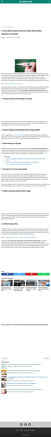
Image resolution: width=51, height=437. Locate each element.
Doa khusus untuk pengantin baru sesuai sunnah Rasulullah (21, 383)
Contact (21, 430)
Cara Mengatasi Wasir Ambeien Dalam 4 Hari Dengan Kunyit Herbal (20, 237)
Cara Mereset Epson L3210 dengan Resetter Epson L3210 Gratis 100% (24, 364)
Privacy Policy (27, 430)
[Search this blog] (49, 2)
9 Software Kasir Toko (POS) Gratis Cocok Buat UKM (6, 289)
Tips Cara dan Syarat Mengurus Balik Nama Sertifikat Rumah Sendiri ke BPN (22, 162)
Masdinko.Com (25, 2)
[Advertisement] (26, 14)
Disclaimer (33, 430)
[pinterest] (32, 274)
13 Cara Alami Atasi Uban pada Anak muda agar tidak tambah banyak (19, 289)
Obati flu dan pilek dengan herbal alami (13, 83)
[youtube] (30, 425)
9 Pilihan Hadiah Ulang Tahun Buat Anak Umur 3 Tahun (43, 289)
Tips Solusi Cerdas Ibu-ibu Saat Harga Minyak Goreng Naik (18, 164)
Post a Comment (16, 37)
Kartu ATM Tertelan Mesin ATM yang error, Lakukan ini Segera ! (31, 289)
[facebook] (7, 274)
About (17, 430)
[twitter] (19, 274)
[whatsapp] (44, 274)
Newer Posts (4, 358)
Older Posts (46, 358)
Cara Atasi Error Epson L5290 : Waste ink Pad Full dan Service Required (24, 389)
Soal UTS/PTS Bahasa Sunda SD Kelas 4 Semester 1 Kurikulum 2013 (23, 370)
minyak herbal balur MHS (18, 135)
